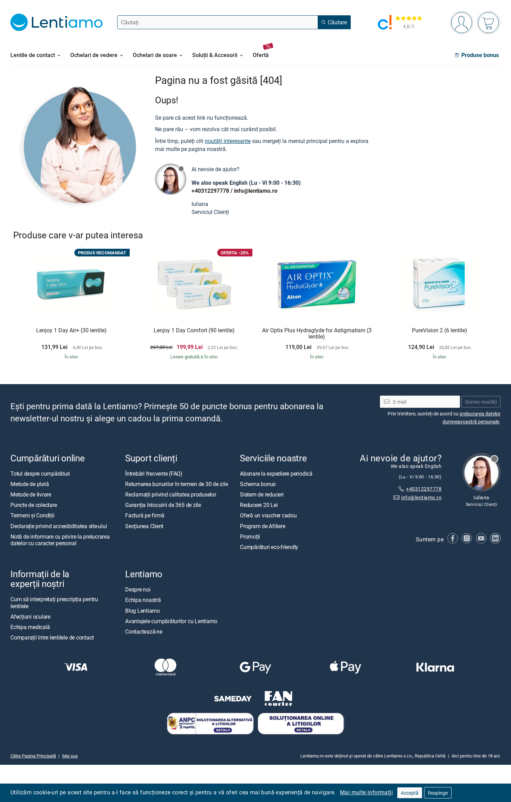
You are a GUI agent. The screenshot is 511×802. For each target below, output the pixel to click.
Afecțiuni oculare (30, 616)
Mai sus (70, 756)
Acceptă (410, 792)
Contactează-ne (143, 631)
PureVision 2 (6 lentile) (439, 330)
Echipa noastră (143, 600)
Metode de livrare (30, 495)
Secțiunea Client (144, 526)
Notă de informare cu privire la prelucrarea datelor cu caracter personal (60, 540)
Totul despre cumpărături (40, 473)
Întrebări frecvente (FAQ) (153, 473)
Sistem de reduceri (262, 495)
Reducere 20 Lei (258, 505)
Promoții (250, 536)
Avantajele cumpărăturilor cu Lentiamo (171, 621)
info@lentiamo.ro (255, 190)
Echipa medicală (30, 627)
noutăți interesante (228, 141)
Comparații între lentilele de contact (52, 638)
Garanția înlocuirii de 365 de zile (163, 505)
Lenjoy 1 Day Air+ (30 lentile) (71, 330)
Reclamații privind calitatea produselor (170, 495)
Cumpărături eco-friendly (269, 547)
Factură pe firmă (144, 515)
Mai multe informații (366, 792)
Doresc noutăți (481, 401)
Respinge (438, 792)
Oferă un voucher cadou (268, 515)
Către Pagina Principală (33, 756)
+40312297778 (210, 190)
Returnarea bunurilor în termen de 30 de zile (176, 484)
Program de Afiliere (262, 526)
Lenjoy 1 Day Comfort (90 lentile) (194, 330)
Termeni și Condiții (32, 515)
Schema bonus (258, 484)
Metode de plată (29, 484)
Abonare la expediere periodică (276, 473)
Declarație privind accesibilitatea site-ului (58, 526)
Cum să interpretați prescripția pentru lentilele (54, 603)
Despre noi (138, 590)
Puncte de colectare (33, 505)
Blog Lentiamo (142, 610)
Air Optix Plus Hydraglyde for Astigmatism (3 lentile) (317, 333)
